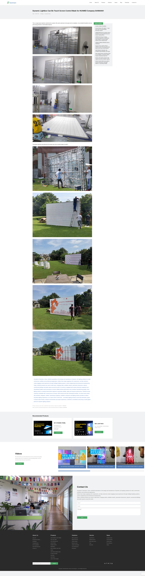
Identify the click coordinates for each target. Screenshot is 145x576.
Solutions (110, 2)
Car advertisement (75, 546)
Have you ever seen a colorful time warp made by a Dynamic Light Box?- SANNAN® (51, 405)
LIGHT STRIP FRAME (55, 558)
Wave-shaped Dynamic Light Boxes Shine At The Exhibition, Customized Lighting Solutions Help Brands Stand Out (102, 54)
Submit (54, 563)
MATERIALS (53, 546)
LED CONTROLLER (54, 541)
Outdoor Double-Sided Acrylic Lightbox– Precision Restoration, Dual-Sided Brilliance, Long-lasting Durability (102, 62)
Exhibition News (109, 537)
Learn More (58, 432)
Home (90, 2)
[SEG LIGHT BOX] (83, 419)
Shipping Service (92, 539)
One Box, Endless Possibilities (100, 26)
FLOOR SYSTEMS (54, 553)
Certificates (35, 541)
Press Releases (109, 543)
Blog (121, 2)
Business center (75, 543)
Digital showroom (75, 539)
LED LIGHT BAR (54, 539)
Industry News (109, 541)
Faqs (90, 543)
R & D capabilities (36, 544)
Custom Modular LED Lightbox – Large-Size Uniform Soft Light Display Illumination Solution (102, 29)
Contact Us (134, 2)
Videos (116, 2)
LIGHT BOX (53, 557)
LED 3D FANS (53, 543)
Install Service (91, 537)
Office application (75, 537)
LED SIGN (52, 555)
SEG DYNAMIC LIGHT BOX (56, 548)
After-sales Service (92, 541)
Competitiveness (36, 543)
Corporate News (48, 13)
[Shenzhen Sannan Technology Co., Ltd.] (11, 2)
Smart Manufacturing (36, 546)
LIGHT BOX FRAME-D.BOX (56, 551)
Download (127, 2)
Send (82, 517)
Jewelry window (74, 541)
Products (103, 2)
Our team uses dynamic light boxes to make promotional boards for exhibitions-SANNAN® (51, 407)
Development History (36, 539)
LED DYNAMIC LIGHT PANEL (56, 537)
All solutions (74, 548)
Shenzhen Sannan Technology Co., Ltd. (72, 568)
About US (97, 2)
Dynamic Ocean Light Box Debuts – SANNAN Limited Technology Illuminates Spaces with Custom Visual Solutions (102, 47)
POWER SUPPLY (54, 544)
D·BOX (52, 550)
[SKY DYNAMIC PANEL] (43, 419)
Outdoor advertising (75, 544)
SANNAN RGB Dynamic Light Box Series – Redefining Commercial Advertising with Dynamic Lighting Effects (103, 33)
